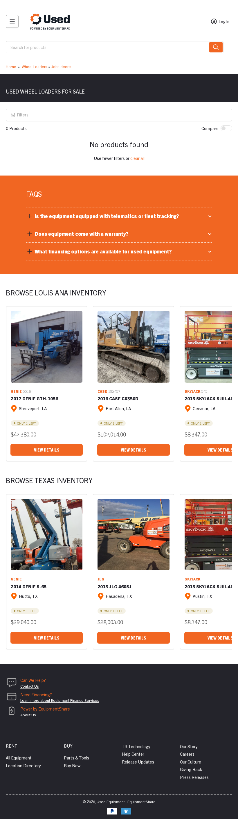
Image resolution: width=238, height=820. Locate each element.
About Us (28, 714)
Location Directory (23, 765)
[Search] (216, 47)
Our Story (189, 746)
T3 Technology (136, 746)
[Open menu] (12, 21)
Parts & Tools (76, 757)
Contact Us (29, 686)
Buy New (72, 765)
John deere (61, 66)
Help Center (133, 754)
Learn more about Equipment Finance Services (59, 700)
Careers (187, 754)
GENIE (16, 391)
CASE (102, 391)
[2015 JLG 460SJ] (133, 534)
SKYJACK (192, 391)
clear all (137, 158)
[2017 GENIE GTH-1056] (46, 346)
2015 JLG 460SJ (114, 586)
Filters (22, 114)
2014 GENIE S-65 (28, 586)
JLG (101, 579)
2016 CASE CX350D (118, 398)
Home (11, 66)
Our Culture (190, 761)
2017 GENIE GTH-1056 (34, 398)
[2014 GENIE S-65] (46, 534)
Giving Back (191, 769)
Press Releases (194, 777)
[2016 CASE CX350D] (133, 346)
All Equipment (19, 757)
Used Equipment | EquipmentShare (126, 801)
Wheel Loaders (34, 66)
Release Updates (138, 761)
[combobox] (114, 47)
